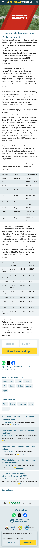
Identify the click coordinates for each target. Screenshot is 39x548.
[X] (8, 363)
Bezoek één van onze (22, 520)
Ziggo (5, 391)
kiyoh (6, 503)
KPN (4, 386)
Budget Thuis (8, 381)
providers (22, 404)
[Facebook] (13, 363)
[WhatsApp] (4, 363)
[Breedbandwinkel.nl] (19, 2)
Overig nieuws (7, 490)
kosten (12, 404)
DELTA (18, 381)
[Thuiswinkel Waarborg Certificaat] (7, 528)
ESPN (5, 404)
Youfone (29, 386)
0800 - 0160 (21, 510)
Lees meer (15, 424)
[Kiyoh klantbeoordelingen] (20, 528)
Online (20, 386)
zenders (6, 409)
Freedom (27, 381)
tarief (31, 404)
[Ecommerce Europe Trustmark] (14, 528)
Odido (12, 386)
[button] (2, 2)
